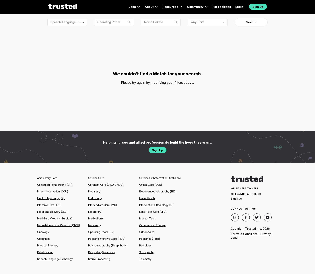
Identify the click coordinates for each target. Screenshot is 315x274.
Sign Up (257, 7)
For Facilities (222, 7)
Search (251, 22)
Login (239, 7)
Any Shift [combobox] (197, 22)
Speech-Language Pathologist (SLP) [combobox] (68, 22)
